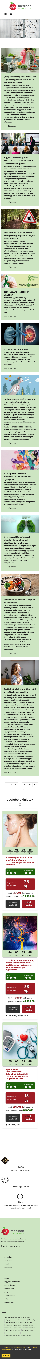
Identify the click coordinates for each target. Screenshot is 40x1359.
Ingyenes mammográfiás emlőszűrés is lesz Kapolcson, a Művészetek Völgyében (18, 161)
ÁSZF (6, 1292)
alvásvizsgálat (19, 1317)
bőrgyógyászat (9, 1320)
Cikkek (7, 1264)
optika (24, 1328)
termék (23, 1333)
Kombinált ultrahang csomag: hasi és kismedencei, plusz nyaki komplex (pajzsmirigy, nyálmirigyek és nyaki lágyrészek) (20, 965)
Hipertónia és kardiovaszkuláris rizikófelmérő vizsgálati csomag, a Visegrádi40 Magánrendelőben (17, 1074)
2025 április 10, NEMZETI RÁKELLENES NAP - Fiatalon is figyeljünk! (17, 476)
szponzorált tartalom (28, 1330)
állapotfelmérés (9, 1317)
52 (30, 784)
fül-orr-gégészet (33, 1320)
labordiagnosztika (27, 1325)
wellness (28, 1335)
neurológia (8, 1328)
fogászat (24, 1320)
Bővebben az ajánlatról (12, 903)
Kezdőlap (17, 30)
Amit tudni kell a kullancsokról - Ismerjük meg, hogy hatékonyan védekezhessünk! (19, 235)
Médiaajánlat (9, 1289)
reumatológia (17, 1330)
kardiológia (30, 1322)
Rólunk (7, 1278)
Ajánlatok (8, 1260)
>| (23, 789)
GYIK (6, 1299)
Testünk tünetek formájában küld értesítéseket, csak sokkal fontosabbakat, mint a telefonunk (20, 692)
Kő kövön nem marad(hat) (17, 349)
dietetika (17, 1320)
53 (35, 784)
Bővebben (12, 126)
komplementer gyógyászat (13, 1325)
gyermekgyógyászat (11, 1322)
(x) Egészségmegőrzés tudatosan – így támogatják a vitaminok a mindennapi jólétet (20, 79)
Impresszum (9, 1302)
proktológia (8, 1330)
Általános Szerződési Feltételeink (15, 1347)
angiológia (28, 1317)
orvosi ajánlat (14, 1124)
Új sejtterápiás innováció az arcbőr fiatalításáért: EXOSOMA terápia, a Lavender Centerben (20, 861)
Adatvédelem (10, 1295)
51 (24, 784)
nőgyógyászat (17, 1328)
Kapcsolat (8, 1267)
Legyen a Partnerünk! (12, 1282)
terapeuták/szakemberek (12, 1333)
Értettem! (6, 1356)
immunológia (22, 1322)
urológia (22, 1335)
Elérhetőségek (10, 1285)
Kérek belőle (28, 904)
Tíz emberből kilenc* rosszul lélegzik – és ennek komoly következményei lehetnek (17, 540)
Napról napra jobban (10, 1246)
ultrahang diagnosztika (18, 1015)
